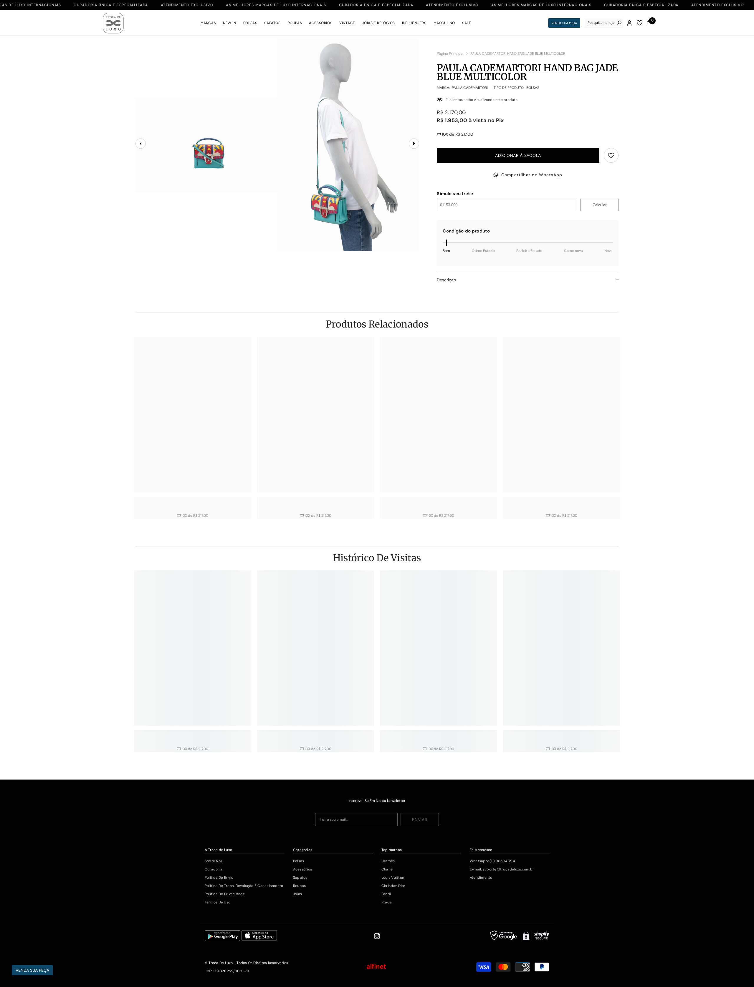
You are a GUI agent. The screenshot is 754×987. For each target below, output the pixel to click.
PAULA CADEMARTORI (470, 87)
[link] (192, 500)
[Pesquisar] (604, 22)
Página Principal (450, 53)
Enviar (419, 819)
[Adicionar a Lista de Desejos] (611, 155)
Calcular (599, 205)
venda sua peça (564, 23)
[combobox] (601, 22)
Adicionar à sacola (518, 155)
